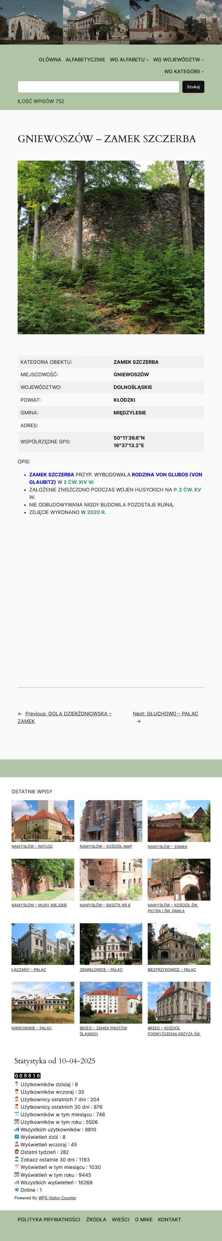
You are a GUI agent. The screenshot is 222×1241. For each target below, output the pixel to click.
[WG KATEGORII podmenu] (202, 71)
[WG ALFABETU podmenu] (147, 59)
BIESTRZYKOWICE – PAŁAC (172, 970)
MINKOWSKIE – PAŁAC (32, 1028)
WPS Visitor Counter (57, 1197)
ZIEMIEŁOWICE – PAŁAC (101, 970)
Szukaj (193, 86)
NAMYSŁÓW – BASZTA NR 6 (105, 905)
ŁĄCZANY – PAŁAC (29, 970)
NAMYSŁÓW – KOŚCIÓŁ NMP (106, 846)
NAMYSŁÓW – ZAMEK (167, 847)
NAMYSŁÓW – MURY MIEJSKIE (39, 905)
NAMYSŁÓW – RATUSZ (32, 846)
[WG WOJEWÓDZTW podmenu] (202, 59)
